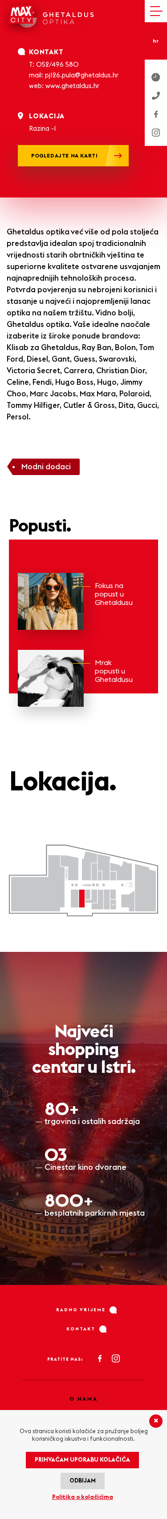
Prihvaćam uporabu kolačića (82, 1460)
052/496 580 (57, 64)
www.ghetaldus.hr (72, 86)
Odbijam (82, 1481)
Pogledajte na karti (64, 155)
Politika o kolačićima (82, 1497)
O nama (83, 1399)
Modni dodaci (46, 467)
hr (156, 41)
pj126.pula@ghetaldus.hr (81, 75)
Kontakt (80, 1329)
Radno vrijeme (81, 1310)
